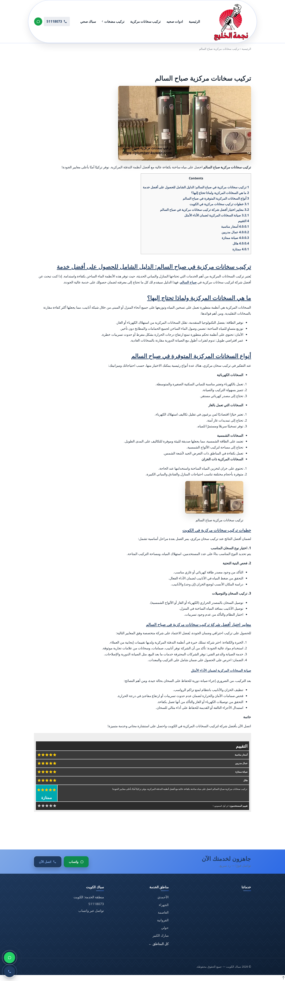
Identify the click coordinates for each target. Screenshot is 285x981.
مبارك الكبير (161, 935)
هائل (241, 243)
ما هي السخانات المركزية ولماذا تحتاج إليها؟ (220, 193)
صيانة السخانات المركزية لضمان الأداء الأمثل (216, 215)
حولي (165, 927)
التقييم (243, 221)
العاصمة (163, 912)
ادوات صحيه (175, 21)
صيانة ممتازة (235, 238)
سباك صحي (88, 21)
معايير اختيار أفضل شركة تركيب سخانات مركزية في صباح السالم (204, 209)
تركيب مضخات (114, 21)
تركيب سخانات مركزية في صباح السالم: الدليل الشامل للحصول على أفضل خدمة (196, 187)
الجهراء (164, 905)
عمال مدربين (235, 232)
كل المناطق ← (159, 943)
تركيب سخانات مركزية (145, 21)
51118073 (96, 904)
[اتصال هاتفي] (9, 971)
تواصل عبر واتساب (91, 910)
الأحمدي (163, 897)
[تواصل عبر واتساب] (38, 21)
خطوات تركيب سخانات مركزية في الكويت (219, 204)
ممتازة (240, 249)
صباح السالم (188, 282)
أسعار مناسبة (235, 226)
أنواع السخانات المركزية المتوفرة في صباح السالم (216, 198)
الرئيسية (194, 21)
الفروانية (163, 920)
